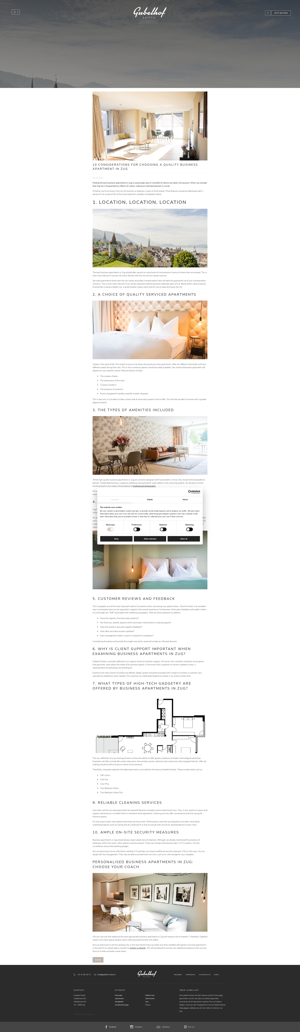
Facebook (112, 1027)
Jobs (147, 1002)
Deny (116, 539)
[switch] (136, 529)
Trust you (191, 1027)
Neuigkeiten (119, 1002)
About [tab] (185, 500)
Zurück (98, 959)
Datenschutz (204, 975)
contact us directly (138, 948)
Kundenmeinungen (122, 1005)
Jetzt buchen (281, 13)
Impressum (190, 975)
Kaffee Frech (150, 995)
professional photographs (144, 486)
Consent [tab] (114, 500)
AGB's (216, 975)
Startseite (118, 995)
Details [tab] (150, 500)
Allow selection (150, 539)
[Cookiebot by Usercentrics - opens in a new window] (190, 492)
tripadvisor (166, 1027)
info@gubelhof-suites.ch (106, 974)
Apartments (119, 998)
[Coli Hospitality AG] (150, 15)
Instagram (138, 1027)
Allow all (183, 539)
